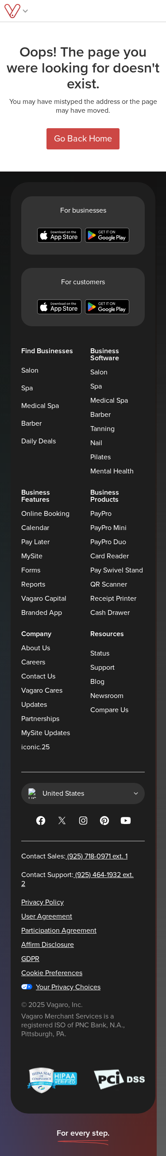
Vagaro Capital (43, 598)
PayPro (101, 513)
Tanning (102, 428)
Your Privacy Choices (68, 987)
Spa (27, 388)
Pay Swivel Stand (116, 570)
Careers (33, 662)
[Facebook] (41, 822)
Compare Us (109, 709)
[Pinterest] (104, 822)
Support (102, 667)
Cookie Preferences (51, 973)
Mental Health (112, 471)
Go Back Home (83, 139)
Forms (30, 570)
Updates (34, 704)
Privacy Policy (42, 902)
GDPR (30, 958)
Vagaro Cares (41, 690)
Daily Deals (38, 441)
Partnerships (40, 718)
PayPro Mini (108, 527)
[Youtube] (126, 822)
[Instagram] (83, 822)
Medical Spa (40, 405)
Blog (97, 681)
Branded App (41, 612)
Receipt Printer (113, 598)
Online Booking (45, 513)
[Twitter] (62, 822)
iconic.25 (35, 747)
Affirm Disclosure (47, 944)
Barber (31, 423)
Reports (33, 584)
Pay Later (35, 542)
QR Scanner (108, 584)
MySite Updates (45, 732)
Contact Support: (77, 879)
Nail (96, 442)
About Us (35, 648)
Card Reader (109, 556)
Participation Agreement (59, 930)
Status (99, 653)
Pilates (100, 457)
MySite (31, 556)
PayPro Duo (108, 542)
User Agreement (46, 916)
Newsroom (107, 695)
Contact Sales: (74, 856)
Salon (30, 370)
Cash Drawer (110, 612)
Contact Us (38, 676)
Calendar (35, 527)
